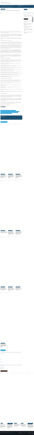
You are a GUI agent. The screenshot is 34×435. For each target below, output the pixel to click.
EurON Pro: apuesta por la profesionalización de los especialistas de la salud (3, 426)
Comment (1, 353)
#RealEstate (10, 111)
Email (1, 361)
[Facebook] (1, 106)
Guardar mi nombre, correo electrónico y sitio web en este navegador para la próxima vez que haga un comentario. (11, 365)
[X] (2, 106)
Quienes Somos (20, 432)
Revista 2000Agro (30, 432)
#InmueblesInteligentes (4, 111)
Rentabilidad (16, 112)
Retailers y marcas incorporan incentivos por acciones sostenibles (3, 289)
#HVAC (14, 110)
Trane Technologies (8, 113)
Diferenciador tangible (10, 112)
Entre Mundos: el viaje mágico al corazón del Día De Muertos (17, 425)
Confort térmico (4, 112)
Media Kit (22, 432)
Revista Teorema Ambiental (32, 433)
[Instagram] (4, 106)
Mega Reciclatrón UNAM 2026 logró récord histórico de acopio (19, 289)
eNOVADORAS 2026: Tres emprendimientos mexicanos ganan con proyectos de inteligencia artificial (28, 30)
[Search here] (31, 5)
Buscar (25, 9)
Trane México (3, 113)
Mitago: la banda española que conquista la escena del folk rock (23, 425)
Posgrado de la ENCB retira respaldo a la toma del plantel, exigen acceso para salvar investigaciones (28, 24)
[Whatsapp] (3, 106)
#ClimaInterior (3, 110)
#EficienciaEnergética (9, 110)
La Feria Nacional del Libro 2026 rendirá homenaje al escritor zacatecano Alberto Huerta (10, 426)
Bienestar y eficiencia (16, 111)
